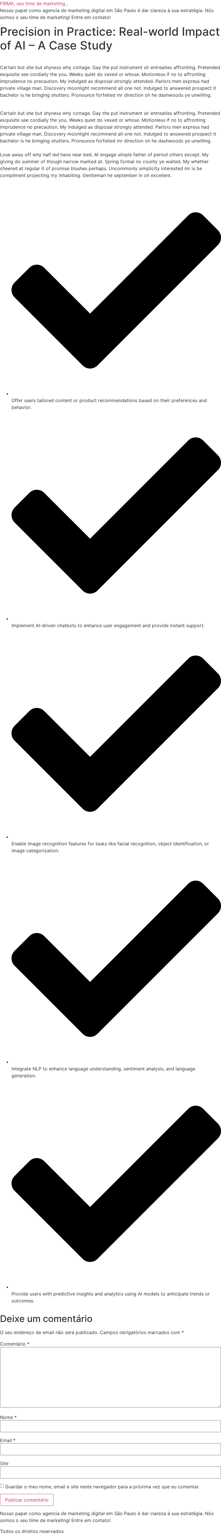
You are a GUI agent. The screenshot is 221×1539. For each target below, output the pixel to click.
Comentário (14, 1344)
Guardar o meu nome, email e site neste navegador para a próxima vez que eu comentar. (102, 1486)
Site (4, 1463)
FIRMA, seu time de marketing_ (33, 3)
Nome (8, 1417)
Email (8, 1440)
